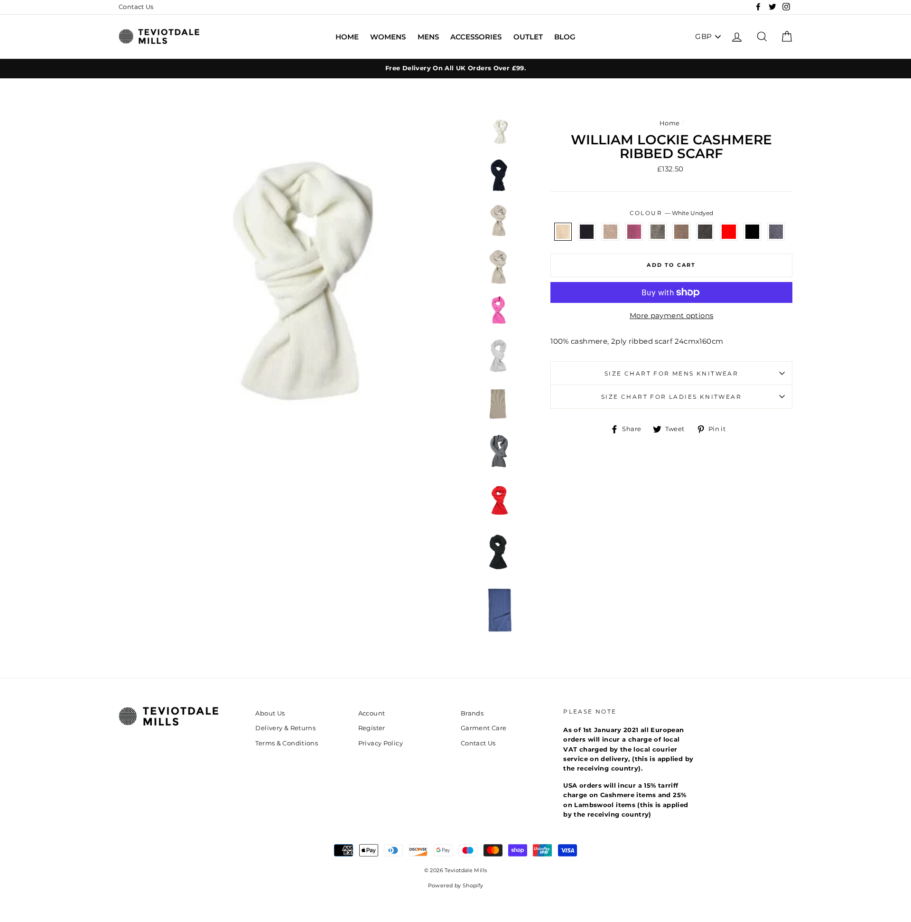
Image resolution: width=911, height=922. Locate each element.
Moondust (611, 232)
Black (753, 232)
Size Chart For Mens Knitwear (671, 373)
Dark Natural (681, 232)
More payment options (672, 315)
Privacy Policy (380, 743)
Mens (428, 36)
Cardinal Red (729, 232)
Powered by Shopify (455, 886)
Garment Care (484, 728)
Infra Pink (634, 232)
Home (347, 36)
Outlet (528, 36)
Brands (472, 713)
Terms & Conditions (286, 743)
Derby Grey (705, 232)
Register (371, 728)
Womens (388, 36)
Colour (672, 212)
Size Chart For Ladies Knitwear (671, 396)
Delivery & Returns (285, 728)
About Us (270, 713)
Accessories (476, 36)
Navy (587, 232)
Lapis (776, 232)
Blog (565, 36)
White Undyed (563, 232)
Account (371, 713)
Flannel (658, 232)
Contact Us (136, 6)
